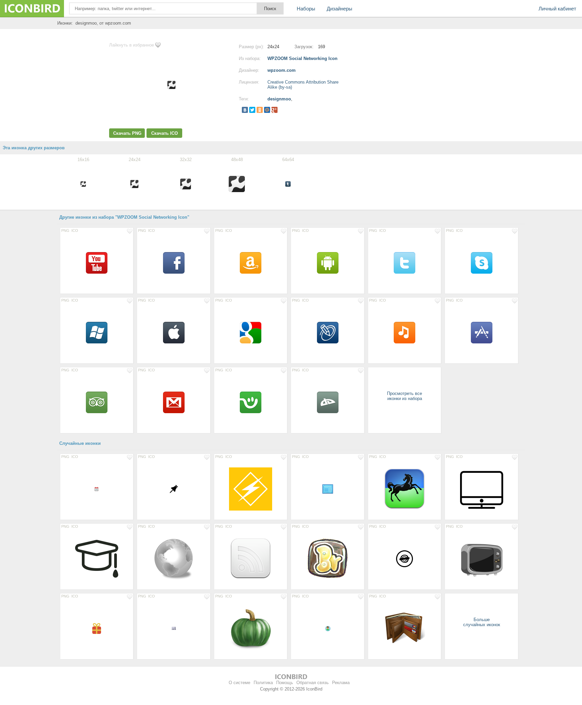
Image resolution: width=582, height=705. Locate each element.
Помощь (284, 682)
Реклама (341, 682)
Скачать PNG (127, 133)
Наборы (306, 8)
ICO (74, 230)
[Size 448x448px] (96, 558)
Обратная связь (312, 682)
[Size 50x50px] (404, 558)
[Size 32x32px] (327, 488)
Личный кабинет (557, 8)
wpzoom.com (281, 70)
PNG (65, 230)
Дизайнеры (339, 8)
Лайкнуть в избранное (131, 45)
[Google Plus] (274, 110)
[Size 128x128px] (481, 488)
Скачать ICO (164, 133)
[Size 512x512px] (250, 488)
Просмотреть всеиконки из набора (404, 396)
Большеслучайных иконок (481, 622)
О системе (239, 682)
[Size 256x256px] (173, 558)
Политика (263, 682)
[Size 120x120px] (404, 488)
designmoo (279, 98)
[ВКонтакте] (245, 110)
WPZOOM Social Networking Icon (302, 58)
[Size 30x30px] (173, 488)
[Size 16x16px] (96, 488)
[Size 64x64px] (96, 262)
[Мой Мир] (267, 110)
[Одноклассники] (260, 110)
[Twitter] (252, 110)
